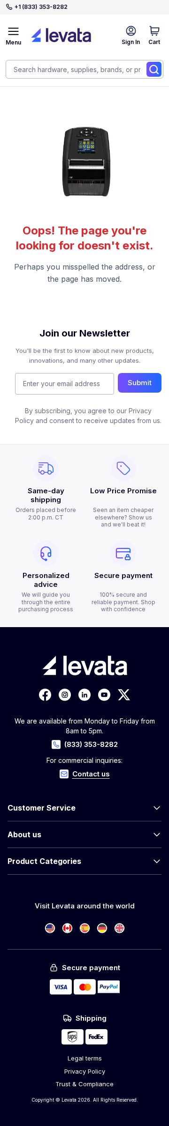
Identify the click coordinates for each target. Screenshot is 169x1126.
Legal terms (85, 1058)
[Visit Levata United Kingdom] (119, 928)
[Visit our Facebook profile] (45, 694)
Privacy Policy (84, 1071)
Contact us (91, 773)
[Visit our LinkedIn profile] (84, 694)
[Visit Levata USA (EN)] (50, 928)
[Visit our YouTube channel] (104, 694)
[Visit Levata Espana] (85, 928)
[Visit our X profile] (124, 694)
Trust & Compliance (84, 1084)
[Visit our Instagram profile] (65, 694)
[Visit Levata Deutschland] (102, 928)
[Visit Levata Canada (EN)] (67, 928)
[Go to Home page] (61, 35)
